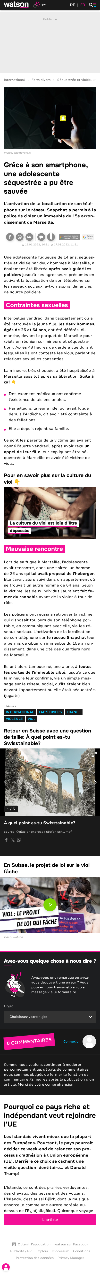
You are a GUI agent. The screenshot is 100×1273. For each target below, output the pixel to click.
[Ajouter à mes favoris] (51, 237)
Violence (14, 719)
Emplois (41, 1251)
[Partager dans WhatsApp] (20, 237)
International (14, 80)
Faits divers (41, 80)
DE (72, 4)
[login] (6, 1267)
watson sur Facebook (71, 1244)
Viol (31, 719)
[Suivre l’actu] (88, 237)
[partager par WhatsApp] (19, 840)
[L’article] (50, 1164)
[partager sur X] (13, 840)
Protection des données (35, 1258)
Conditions (81, 1251)
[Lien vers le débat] (41, 237)
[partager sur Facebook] (6, 840)
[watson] (16, 4)
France (74, 712)
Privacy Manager (71, 1258)
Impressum (60, 1251)
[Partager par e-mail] (29, 237)
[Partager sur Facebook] (10, 237)
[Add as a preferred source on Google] (69, 237)
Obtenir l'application (34, 1244)
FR (82, 4)
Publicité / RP (21, 1251)
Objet (8, 1006)
